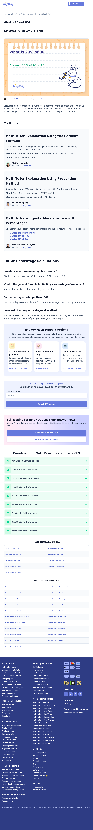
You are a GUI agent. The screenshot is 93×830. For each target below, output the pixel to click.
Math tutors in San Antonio (15, 605)
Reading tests (7, 801)
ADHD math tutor (9, 754)
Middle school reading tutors (13, 775)
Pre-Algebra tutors (9, 737)
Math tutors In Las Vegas (42, 714)
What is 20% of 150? (19, 236)
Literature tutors (39, 690)
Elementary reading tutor (12, 772)
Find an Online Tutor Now (46, 439)
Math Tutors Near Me (13, 587)
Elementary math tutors (11, 670)
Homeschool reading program (13, 784)
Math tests (6, 707)
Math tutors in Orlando (13, 640)
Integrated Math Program (12, 725)
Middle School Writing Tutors (13, 790)
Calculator (6, 716)
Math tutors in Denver (56, 623)
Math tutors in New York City (59, 587)
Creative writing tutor (41, 685)
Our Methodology (39, 761)
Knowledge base (8, 710)
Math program (7, 679)
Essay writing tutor (40, 693)
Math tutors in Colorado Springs (17, 617)
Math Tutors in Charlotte (42, 732)
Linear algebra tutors (10, 746)
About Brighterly (39, 753)
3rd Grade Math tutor (13, 554)
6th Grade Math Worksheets (25, 504)
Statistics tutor (8, 757)
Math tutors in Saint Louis (15, 623)
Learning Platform (12, 14)
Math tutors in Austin (56, 605)
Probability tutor (8, 752)
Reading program (8, 778)
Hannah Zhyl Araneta (15, 99)
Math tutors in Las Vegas (57, 593)
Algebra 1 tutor (8, 728)
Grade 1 (10, 395)
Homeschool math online (11, 685)
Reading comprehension (11, 781)
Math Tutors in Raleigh (41, 743)
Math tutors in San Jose (57, 611)
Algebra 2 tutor (8, 731)
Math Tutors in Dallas (41, 735)
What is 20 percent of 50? (22, 233)
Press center (38, 767)
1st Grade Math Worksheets (25, 461)
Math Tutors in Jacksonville (43, 737)
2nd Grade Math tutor (56, 548)
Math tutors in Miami (13, 634)
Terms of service (39, 790)
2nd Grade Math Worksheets (26, 469)
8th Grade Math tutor (56, 566)
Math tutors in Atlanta (56, 628)
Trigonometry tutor (9, 749)
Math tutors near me (41, 703)
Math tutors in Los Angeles (58, 599)
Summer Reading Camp (11, 787)
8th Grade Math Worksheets (25, 522)
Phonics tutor (38, 670)
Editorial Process (39, 773)
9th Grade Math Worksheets (25, 531)
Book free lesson (76, 4)
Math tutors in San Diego (14, 593)
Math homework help (10, 690)
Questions (27, 14)
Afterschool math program (12, 687)
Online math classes (10, 682)
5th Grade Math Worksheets (25, 496)
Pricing (35, 758)
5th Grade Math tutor (13, 560)
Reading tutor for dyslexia (43, 687)
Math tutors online (9, 667)
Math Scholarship (8, 693)
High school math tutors (11, 676)
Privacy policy (38, 787)
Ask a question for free (46, 433)
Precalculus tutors (9, 740)
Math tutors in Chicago (13, 628)
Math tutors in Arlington (57, 617)
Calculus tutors (8, 743)
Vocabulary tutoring (41, 679)
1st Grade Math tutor (13, 548)
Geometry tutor (8, 734)
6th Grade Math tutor (56, 560)
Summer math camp (10, 696)
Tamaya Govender (41, 99)
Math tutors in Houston (14, 599)
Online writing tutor (40, 676)
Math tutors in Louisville (57, 634)
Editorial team (38, 770)
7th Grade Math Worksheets (25, 513)
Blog (34, 764)
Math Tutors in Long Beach (43, 740)
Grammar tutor (39, 682)
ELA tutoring (38, 667)
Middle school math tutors (12, 673)
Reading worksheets (10, 798)
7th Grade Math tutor (13, 566)
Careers (36, 779)
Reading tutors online (10, 769)
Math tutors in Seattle (13, 646)
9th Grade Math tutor (13, 572)
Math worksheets (9, 704)
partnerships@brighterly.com (74, 712)
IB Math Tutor (7, 760)
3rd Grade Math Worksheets (25, 478)
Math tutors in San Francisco (16, 611)
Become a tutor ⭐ (40, 776)
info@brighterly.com (71, 704)
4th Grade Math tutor (56, 554)
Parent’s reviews (39, 755)
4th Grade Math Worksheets (25, 487)
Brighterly (27, 166)
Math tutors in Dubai (55, 640)
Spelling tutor (38, 673)
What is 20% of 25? (19, 239)
